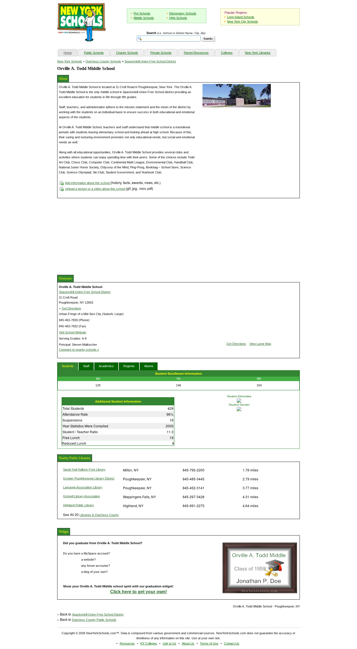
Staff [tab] (86, 366)
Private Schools (161, 52)
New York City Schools (242, 21)
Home (70, 52)
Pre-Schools (142, 13)
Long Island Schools (240, 17)
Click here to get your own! (138, 591)
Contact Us (231, 643)
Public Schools (94, 52)
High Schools (178, 18)
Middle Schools (144, 18)
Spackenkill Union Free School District (150, 61)
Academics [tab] (106, 366)
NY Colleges (148, 643)
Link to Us (169, 643)
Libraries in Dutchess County (99, 515)
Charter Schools (127, 52)
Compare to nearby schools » (79, 349)
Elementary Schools (182, 13)
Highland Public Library (78, 505)
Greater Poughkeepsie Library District (88, 478)
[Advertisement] (99, 236)
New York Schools (69, 61)
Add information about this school (87, 183)
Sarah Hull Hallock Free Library (84, 469)
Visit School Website (72, 332)
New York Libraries (258, 52)
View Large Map (260, 343)
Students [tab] (68, 366)
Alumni (148, 366)
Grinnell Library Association (81, 496)
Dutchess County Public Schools (94, 619)
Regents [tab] (129, 366)
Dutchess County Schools (103, 61)
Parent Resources (196, 52)
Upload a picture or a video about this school (95, 188)
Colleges (227, 52)
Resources (127, 643)
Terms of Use (209, 643)
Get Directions (71, 308)
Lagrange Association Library (82, 487)
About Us (188, 643)
